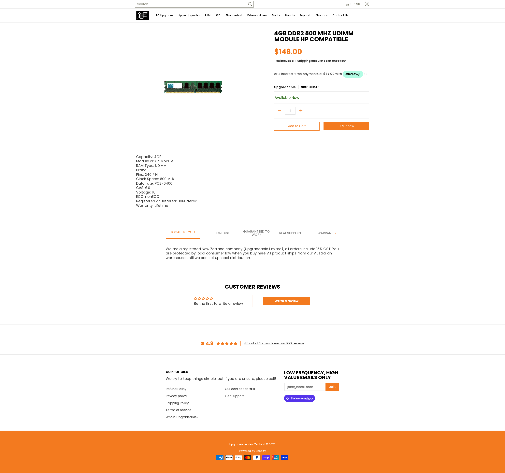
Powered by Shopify (252, 451)
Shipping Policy (177, 403)
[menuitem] (352, 4)
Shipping (303, 61)
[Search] (250, 4)
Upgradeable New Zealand (247, 444)
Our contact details (240, 389)
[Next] (335, 233)
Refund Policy (176, 389)
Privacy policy (176, 396)
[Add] (301, 110)
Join (332, 386)
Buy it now (346, 126)
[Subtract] (279, 110)
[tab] (183, 233)
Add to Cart (297, 126)
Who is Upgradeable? (182, 417)
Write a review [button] (286, 301)
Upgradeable (285, 87)
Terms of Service (178, 410)
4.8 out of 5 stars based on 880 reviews (274, 343)
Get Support (234, 396)
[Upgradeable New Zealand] (143, 15)
